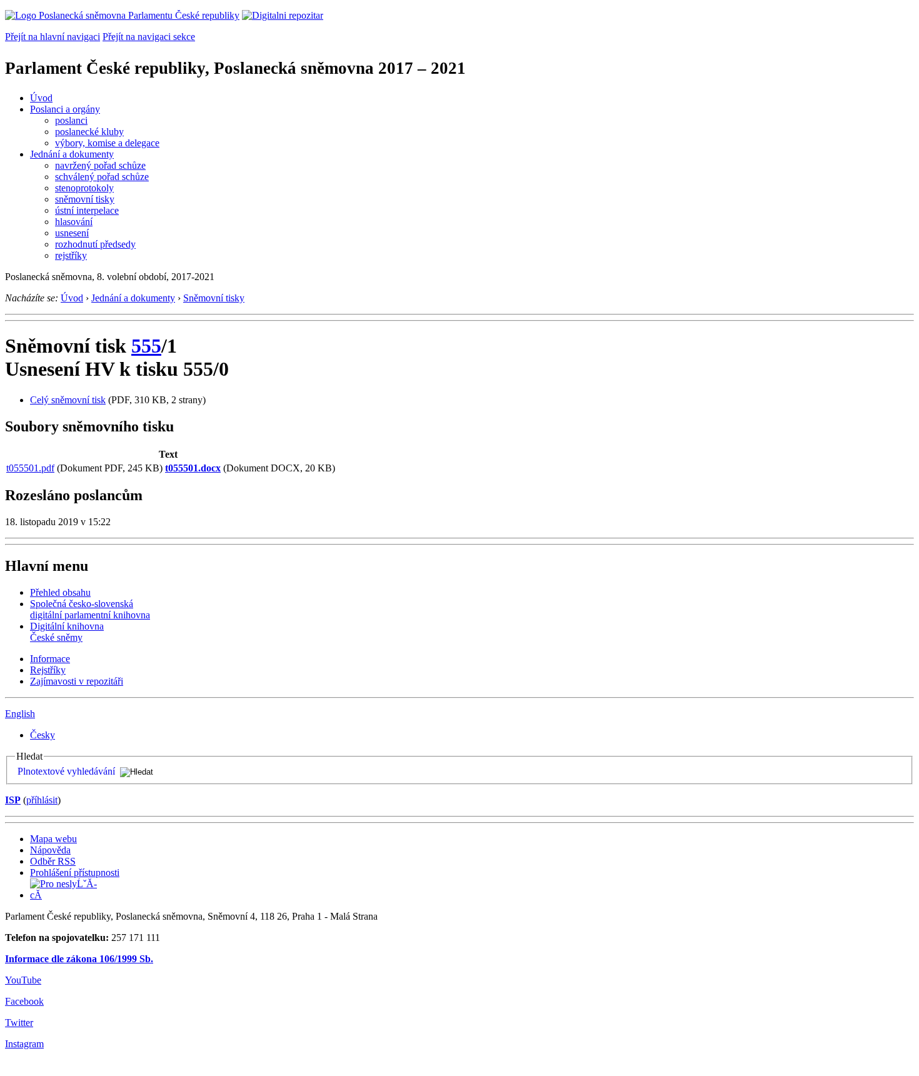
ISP (13, 800)
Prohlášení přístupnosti (74, 872)
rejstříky (71, 255)
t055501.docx (193, 468)
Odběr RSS (53, 861)
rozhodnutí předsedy (95, 244)
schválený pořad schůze (102, 176)
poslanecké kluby (89, 131)
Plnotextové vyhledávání (66, 771)
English (20, 713)
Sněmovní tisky (213, 298)
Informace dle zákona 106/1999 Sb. (79, 958)
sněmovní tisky (84, 199)
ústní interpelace (87, 210)
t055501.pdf (30, 468)
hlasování (74, 221)
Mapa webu (53, 838)
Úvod (41, 98)
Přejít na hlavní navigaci (52, 36)
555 (146, 345)
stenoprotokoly (84, 188)
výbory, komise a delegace (107, 143)
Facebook (24, 1001)
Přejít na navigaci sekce (149, 36)
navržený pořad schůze (100, 165)
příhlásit (42, 800)
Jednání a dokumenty (72, 154)
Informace (50, 658)
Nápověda (50, 850)
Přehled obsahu (60, 592)
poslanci (71, 120)
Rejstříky (48, 670)
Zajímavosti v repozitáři (76, 681)
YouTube (23, 980)
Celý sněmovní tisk (68, 400)
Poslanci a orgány (65, 109)
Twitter (19, 1022)
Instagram (24, 1043)
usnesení (72, 233)
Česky (42, 735)
